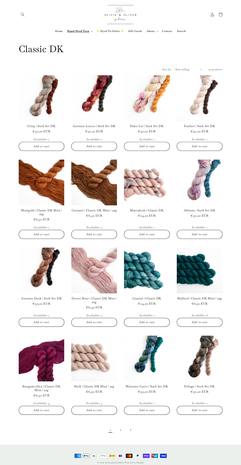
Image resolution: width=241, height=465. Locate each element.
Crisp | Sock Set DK (41, 126)
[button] (23, 14)
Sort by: (167, 69)
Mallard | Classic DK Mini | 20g (199, 298)
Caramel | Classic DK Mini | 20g (94, 210)
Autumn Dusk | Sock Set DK (41, 298)
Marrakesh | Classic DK (147, 210)
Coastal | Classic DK (146, 298)
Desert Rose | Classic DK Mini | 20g (94, 300)
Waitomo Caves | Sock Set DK (147, 386)
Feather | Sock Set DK (199, 126)
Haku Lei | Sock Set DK (147, 126)
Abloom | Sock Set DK (199, 210)
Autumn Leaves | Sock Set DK (94, 126)
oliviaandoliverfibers (114, 462)
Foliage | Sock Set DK (199, 386)
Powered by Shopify (134, 462)
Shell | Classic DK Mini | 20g (94, 386)
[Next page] (130, 430)
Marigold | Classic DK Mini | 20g (41, 212)
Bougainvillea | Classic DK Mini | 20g (41, 388)
